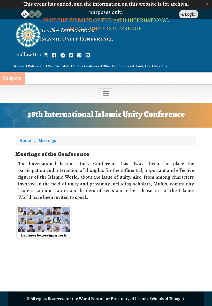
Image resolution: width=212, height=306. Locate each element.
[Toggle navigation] (106, 93)
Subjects (12, 78)
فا (31, 14)
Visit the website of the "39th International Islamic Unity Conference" (106, 24)
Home (25, 140)
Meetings (47, 140)
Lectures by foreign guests (44, 235)
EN (25, 14)
